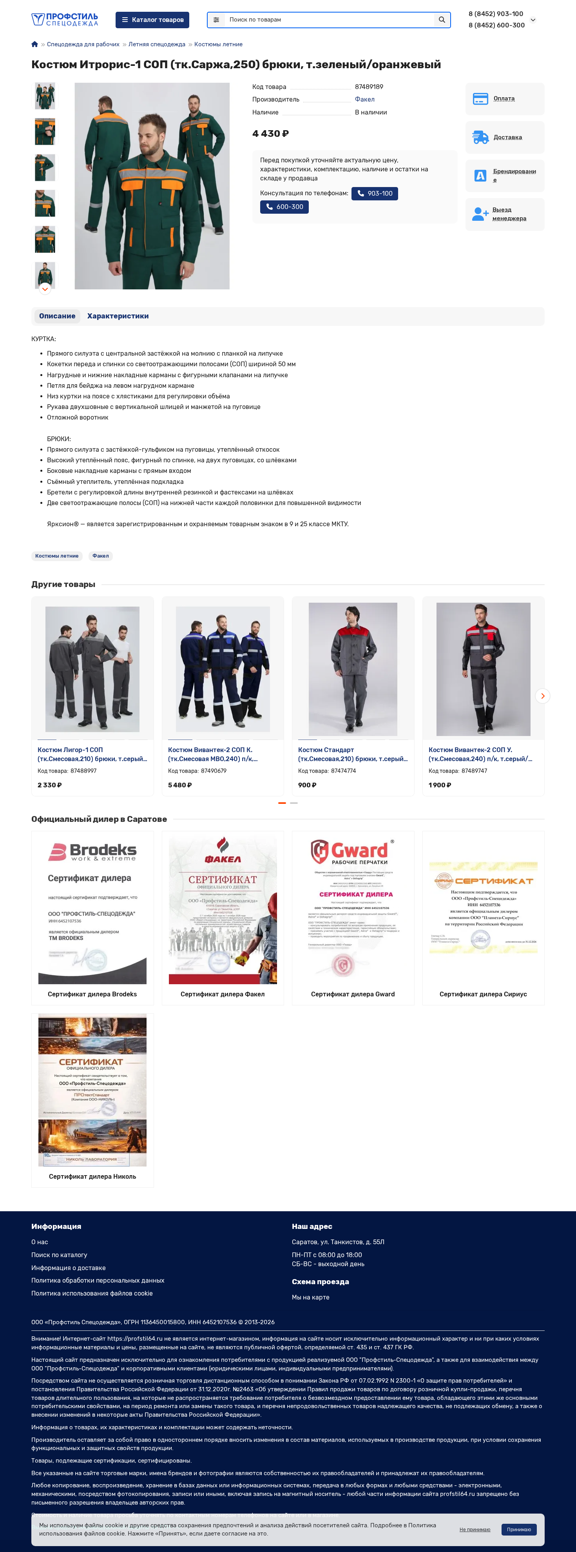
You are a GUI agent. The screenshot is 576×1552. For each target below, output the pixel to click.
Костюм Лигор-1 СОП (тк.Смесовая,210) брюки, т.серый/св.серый (92, 755)
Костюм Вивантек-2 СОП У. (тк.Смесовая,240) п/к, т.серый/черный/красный (478, 755)
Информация (56, 1226)
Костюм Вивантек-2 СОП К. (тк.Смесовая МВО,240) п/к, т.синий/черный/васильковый (215, 755)
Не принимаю (475, 1529)
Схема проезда (320, 1281)
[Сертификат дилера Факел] (223, 907)
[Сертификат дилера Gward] (353, 907)
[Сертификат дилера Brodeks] (93, 907)
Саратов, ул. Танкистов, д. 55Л (338, 1242)
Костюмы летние (218, 44)
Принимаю (519, 1529)
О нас (39, 1242)
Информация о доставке (68, 1268)
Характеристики (118, 316)
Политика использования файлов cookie (92, 1293)
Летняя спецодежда (157, 44)
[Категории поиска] (216, 20)
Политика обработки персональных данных (98, 1280)
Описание (57, 316)
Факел (365, 99)
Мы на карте (311, 1297)
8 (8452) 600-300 (497, 25)
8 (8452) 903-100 (496, 14)
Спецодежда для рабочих (83, 44)
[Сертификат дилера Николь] (93, 1090)
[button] (45, 82)
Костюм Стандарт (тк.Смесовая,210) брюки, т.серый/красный (352, 755)
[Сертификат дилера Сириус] (484, 907)
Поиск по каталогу (59, 1255)
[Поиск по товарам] (442, 20)
